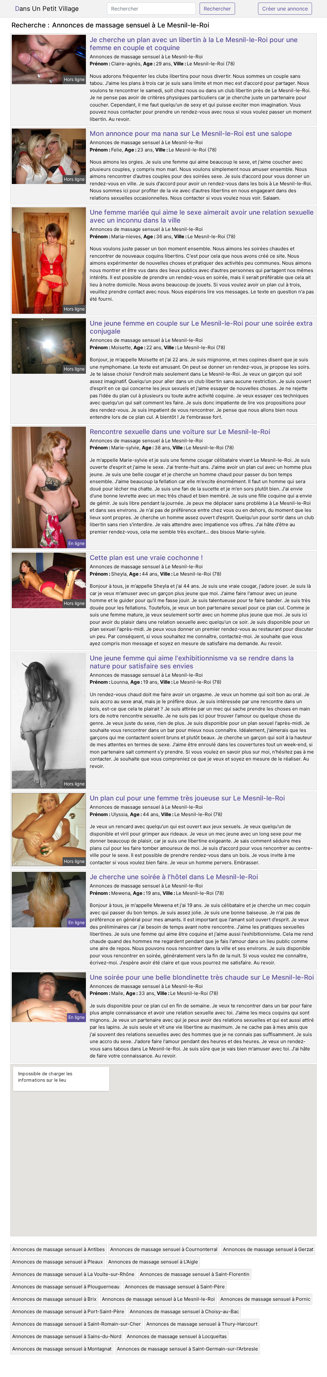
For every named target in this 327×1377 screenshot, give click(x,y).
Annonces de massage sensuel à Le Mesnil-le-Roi (158, 1299)
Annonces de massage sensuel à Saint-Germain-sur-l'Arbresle (187, 1349)
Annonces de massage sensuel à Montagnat (61, 1349)
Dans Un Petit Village (47, 8)
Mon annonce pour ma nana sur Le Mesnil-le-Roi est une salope (191, 133)
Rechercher (217, 8)
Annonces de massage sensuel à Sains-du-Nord (66, 1336)
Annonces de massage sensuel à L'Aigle (153, 1262)
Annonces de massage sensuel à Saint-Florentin (194, 1274)
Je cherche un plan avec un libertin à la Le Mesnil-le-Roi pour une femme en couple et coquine (194, 44)
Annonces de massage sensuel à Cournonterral (163, 1249)
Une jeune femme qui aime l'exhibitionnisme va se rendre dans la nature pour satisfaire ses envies (192, 662)
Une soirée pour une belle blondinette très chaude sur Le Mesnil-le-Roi (202, 977)
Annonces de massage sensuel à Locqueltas (177, 1336)
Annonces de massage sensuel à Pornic (265, 1299)
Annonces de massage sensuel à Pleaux (57, 1262)
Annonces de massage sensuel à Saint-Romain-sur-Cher (76, 1324)
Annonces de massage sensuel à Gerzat (268, 1249)
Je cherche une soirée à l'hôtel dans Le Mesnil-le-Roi (174, 877)
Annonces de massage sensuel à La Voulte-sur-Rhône (73, 1274)
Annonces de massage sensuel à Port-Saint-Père (68, 1311)
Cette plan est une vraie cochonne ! (146, 558)
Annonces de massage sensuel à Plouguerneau (65, 1287)
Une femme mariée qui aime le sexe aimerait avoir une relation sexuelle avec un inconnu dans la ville (202, 216)
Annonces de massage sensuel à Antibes (58, 1249)
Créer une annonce (285, 8)
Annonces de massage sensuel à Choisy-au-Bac (184, 1311)
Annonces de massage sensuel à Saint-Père (175, 1287)
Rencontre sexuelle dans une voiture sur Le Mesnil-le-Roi (180, 432)
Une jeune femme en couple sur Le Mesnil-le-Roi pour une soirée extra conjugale (201, 327)
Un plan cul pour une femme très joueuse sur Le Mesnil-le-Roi (187, 798)
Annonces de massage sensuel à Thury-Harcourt (201, 1324)
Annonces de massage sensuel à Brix (54, 1299)
